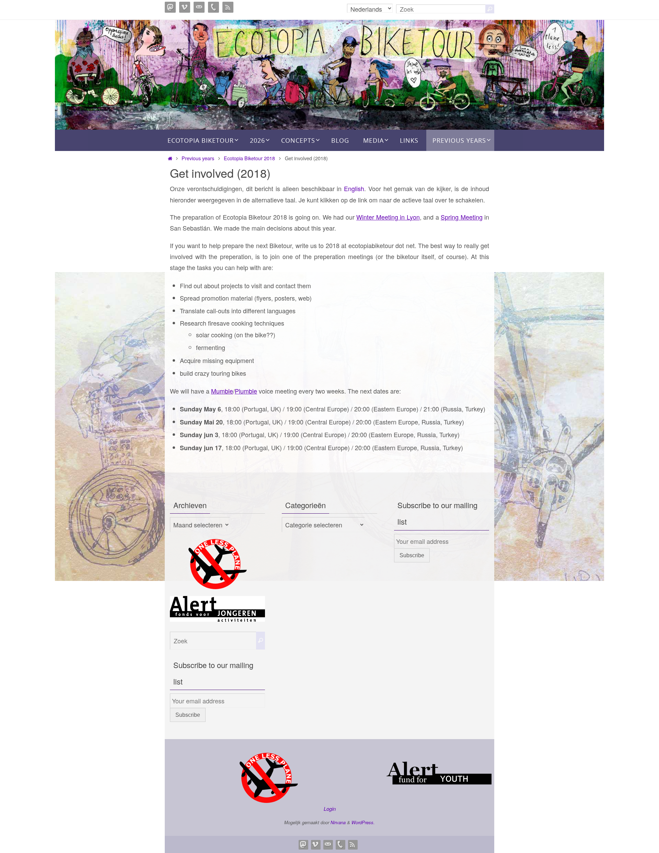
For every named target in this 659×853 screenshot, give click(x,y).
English (354, 188)
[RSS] (227, 7)
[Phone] (213, 7)
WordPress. (363, 822)
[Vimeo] (184, 7)
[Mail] (199, 7)
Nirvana (338, 822)
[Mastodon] (170, 7)
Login (330, 808)
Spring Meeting (462, 216)
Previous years (198, 158)
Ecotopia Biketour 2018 (249, 158)
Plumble (246, 390)
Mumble (222, 390)
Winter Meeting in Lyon (388, 216)
